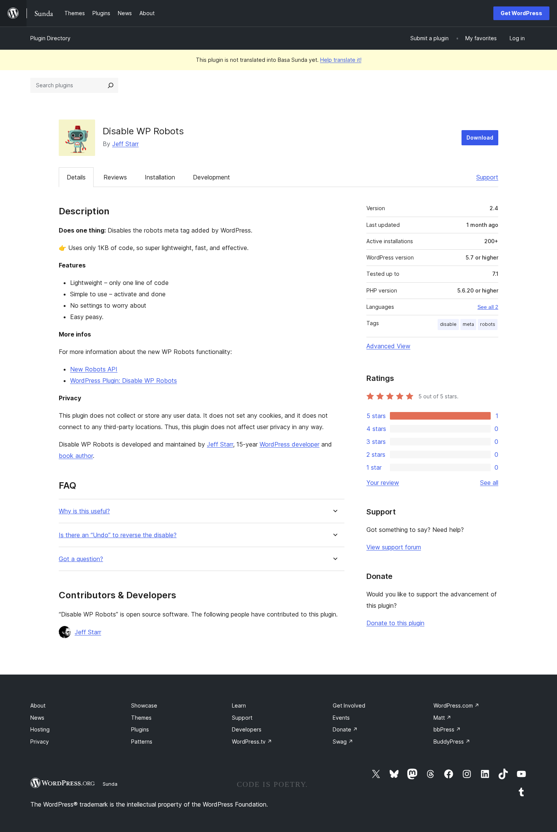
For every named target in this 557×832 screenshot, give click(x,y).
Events (341, 717)
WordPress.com (456, 705)
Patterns (141, 741)
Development (211, 177)
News (37, 717)
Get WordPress (521, 13)
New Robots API (93, 369)
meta (468, 324)
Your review (382, 482)
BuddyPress (451, 741)
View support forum (393, 547)
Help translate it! (340, 60)
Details (76, 177)
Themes (141, 717)
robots (487, 324)
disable (448, 324)
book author (76, 455)
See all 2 (487, 307)
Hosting (40, 729)
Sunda (110, 784)
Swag (343, 741)
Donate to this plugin (395, 623)
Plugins (140, 729)
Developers (246, 729)
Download (479, 137)
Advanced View (388, 346)
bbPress (447, 729)
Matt (442, 717)
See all (489, 482)
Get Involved (349, 705)
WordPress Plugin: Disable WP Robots (123, 380)
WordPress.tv (252, 741)
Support (487, 177)
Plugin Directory (50, 38)
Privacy (39, 741)
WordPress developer (289, 444)
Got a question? (81, 559)
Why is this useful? (84, 511)
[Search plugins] (110, 85)
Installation (160, 177)
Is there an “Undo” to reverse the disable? (118, 535)
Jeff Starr (125, 144)
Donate (345, 729)
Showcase (144, 705)
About (37, 705)
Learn (239, 705)
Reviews (115, 177)
